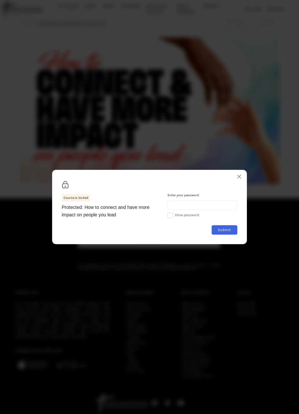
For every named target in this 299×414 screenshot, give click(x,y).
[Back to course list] (239, 176)
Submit (224, 230)
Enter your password (183, 195)
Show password (187, 215)
